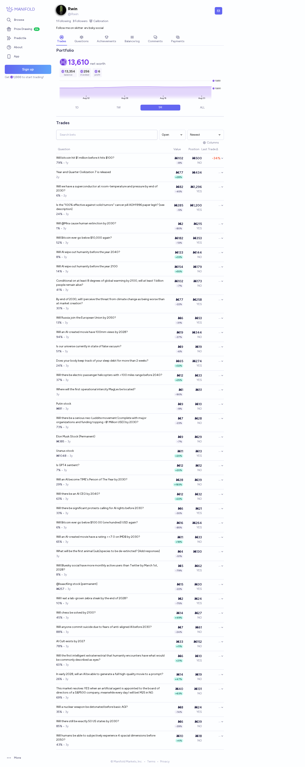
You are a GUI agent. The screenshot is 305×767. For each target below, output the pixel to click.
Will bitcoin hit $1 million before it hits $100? (85, 158)
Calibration (100, 21)
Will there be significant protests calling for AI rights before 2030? (100, 508)
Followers (80, 21)
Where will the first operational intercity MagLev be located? (95, 389)
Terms (151, 761)
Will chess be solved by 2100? (76, 612)
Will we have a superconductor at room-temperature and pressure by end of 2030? (106, 188)
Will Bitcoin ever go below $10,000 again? (84, 237)
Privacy (165, 761)
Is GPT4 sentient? (67, 465)
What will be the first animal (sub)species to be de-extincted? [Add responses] (108, 551)
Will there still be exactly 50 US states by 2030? (87, 721)
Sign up (28, 69)
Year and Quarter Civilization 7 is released (83, 172)
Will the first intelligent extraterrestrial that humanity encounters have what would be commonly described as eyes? (110, 657)
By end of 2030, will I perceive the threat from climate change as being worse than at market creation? (110, 301)
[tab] (61, 39)
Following (63, 21)
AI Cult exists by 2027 (70, 641)
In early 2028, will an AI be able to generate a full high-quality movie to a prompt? (109, 674)
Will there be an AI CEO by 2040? (78, 494)
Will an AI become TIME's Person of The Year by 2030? (91, 479)
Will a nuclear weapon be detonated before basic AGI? (92, 707)
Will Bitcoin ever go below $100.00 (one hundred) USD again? (97, 522)
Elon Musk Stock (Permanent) (75, 436)
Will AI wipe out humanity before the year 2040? (88, 252)
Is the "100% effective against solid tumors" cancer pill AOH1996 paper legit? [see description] (110, 207)
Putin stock (63, 403)
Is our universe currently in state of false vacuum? (88, 346)
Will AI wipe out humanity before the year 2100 (87, 266)
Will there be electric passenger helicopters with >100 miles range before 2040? (109, 375)
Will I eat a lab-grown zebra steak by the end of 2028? (92, 598)
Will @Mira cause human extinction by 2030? (86, 223)
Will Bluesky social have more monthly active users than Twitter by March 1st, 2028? (107, 567)
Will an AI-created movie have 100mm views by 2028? (92, 332)
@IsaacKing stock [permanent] (76, 584)
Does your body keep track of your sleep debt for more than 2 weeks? (102, 360)
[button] (171, 149)
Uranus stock (65, 451)
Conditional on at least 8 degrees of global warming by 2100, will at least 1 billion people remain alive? (109, 283)
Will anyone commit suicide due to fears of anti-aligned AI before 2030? (104, 627)
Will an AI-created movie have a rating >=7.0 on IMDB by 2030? (98, 537)
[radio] (77, 107)
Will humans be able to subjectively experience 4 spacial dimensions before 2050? (105, 737)
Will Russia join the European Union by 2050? (86, 317)
